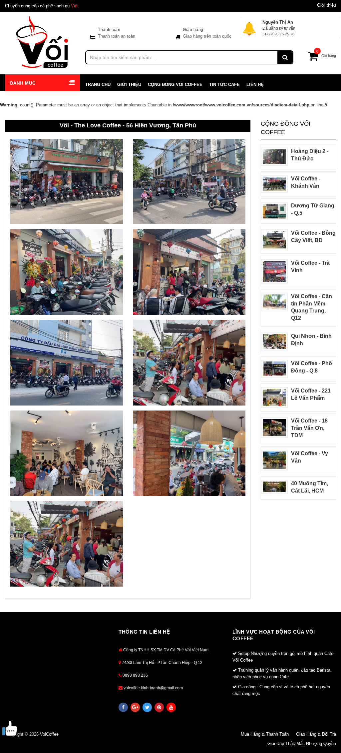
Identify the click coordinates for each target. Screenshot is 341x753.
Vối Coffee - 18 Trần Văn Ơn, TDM (309, 428)
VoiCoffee (49, 734)
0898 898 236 (135, 675)
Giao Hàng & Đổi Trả (316, 734)
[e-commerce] (42, 41)
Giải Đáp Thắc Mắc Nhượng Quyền (301, 743)
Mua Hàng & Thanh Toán (265, 734)
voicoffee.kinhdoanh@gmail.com (153, 688)
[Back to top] (327, 729)
